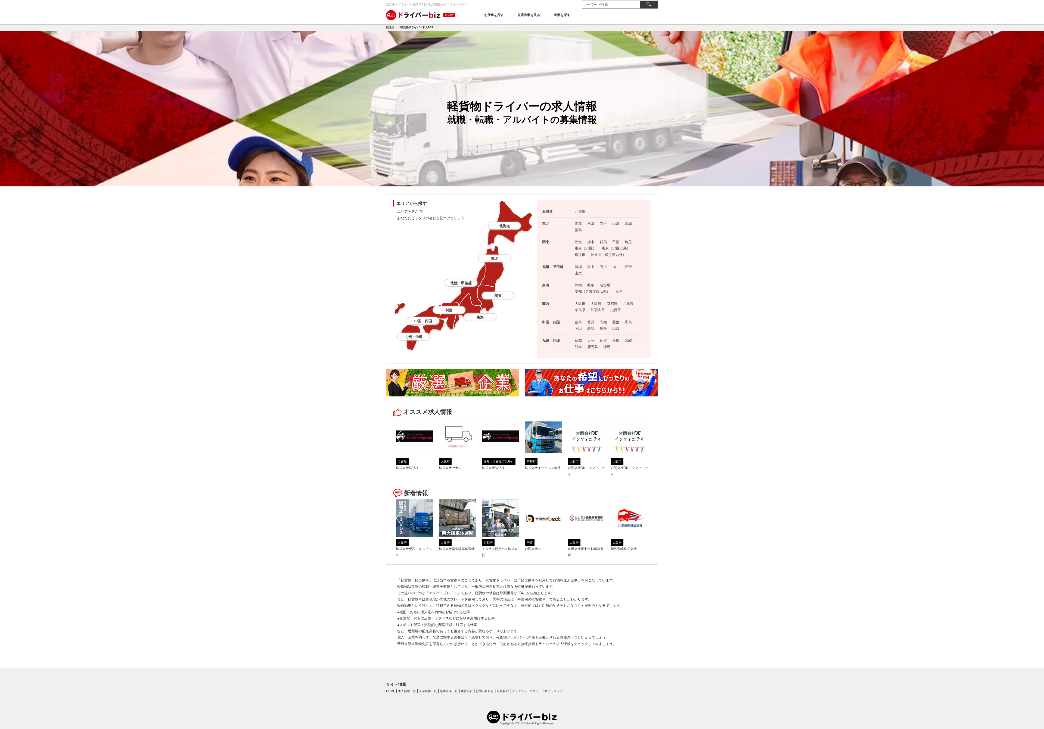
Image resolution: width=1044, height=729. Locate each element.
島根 (603, 328)
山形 (615, 223)
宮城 (628, 223)
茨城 (578, 242)
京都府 (612, 304)
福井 (615, 267)
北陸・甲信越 (461, 283)
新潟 (578, 267)
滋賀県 (615, 310)
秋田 (590, 223)
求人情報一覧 (407, 691)
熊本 (578, 347)
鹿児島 (592, 347)
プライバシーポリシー (527, 691)
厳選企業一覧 (449, 691)
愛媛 (615, 322)
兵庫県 (628, 304)
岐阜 (590, 285)
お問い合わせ (485, 691)
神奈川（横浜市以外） (608, 255)
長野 (628, 267)
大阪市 (580, 304)
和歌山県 (598, 310)
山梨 (578, 273)
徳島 (578, 322)
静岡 (578, 285)
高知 (603, 322)
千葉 (615, 242)
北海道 (504, 226)
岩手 (603, 223)
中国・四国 (423, 321)
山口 (615, 328)
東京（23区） (585, 248)
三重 (619, 291)
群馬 (603, 242)
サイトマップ (554, 691)
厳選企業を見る (528, 15)
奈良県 (580, 310)
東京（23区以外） (616, 248)
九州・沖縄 (413, 337)
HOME (390, 27)
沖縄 (606, 347)
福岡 (578, 341)
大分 (590, 341)
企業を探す (562, 15)
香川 (590, 322)
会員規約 (503, 691)
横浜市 (580, 255)
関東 (498, 296)
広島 (628, 322)
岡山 (578, 328)
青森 (578, 223)
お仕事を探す (494, 15)
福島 (578, 230)
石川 (603, 267)
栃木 (590, 242)
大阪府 (596, 304)
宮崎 (628, 341)
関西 (449, 310)
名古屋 (605, 285)
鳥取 (590, 328)
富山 (590, 267)
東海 (480, 317)
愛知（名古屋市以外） (592, 291)
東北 (494, 258)
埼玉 (628, 242)
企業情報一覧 (428, 691)
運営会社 (467, 691)
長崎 (615, 341)
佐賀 (603, 341)
